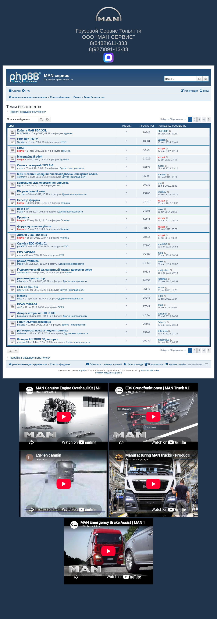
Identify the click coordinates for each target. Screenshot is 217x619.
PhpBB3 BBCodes (150, 370)
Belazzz (21, 324)
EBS (61, 255)
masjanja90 (23, 342)
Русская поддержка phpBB (108, 373)
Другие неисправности (72, 168)
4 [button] (204, 119)
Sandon (21, 142)
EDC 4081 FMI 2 (27, 139)
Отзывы (65, 220)
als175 (20, 290)
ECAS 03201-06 (27, 304)
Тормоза (65, 151)
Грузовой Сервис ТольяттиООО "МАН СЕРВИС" (108, 34)
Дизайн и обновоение (32, 234)
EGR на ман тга (27, 287)
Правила (23, 217)
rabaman (21, 281)
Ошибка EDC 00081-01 (32, 243)
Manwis (22, 295)
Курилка (68, 133)
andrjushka (23, 272)
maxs (20, 211)
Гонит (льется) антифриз (34, 321)
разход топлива (28, 261)
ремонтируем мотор (31, 278)
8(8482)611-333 (108, 43)
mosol (20, 168)
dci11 (19, 298)
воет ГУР (23, 208)
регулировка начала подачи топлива (42, 330)
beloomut (21, 316)
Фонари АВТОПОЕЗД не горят (37, 339)
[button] (209, 119)
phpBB (82, 370)
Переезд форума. (29, 200)
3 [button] (199, 119)
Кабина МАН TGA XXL (32, 130)
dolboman (22, 333)
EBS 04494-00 (26, 252)
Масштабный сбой (29, 156)
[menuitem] (26, 90)
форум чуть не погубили (34, 226)
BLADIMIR (22, 133)
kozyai (20, 151)
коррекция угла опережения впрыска (42, 182)
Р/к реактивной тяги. (31, 191)
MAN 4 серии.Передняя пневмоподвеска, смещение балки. (57, 174)
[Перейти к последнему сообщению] (170, 131)
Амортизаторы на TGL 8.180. (36, 313)
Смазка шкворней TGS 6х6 (35, 165)
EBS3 (20, 148)
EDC (63, 142)
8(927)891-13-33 (108, 49)
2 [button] (194, 119)
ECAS (61, 307)
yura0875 (22, 246)
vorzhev (21, 177)
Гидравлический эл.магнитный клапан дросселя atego (54, 269)
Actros (68, 272)
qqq (19, 185)
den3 (19, 307)
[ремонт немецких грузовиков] (25, 77)
